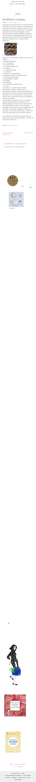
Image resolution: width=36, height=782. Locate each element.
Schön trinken (17, 779)
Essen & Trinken (27, 775)
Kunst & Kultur (22, 777)
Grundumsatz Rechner (21, 143)
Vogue (18, 766)
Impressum (14, 777)
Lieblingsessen (15, 125)
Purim (28, 777)
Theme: (15, 766)
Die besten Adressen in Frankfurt (13, 775)
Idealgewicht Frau (20, 146)
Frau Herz (18, 22)
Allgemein (9, 125)
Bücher (22, 773)
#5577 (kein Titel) (15, 773)
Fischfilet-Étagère (28, 133)
